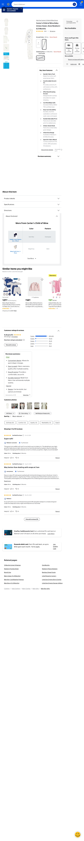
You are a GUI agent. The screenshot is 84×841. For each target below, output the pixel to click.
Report (58, 458)
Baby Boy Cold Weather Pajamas (14, 579)
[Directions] (58, 210)
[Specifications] (58, 204)
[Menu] (3, 4)
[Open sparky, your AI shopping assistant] (78, 835)
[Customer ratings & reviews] (58, 330)
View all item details (47, 150)
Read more (7, 481)
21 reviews (15, 336)
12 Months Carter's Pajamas (12, 565)
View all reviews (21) (32, 519)
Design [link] (10, 389)
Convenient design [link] (14, 360)
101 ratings (52, 31)
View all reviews (11, 345)
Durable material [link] (14, 378)
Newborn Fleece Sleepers (49, 569)
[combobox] (44, 4)
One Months (45, 565)
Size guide (42, 53)
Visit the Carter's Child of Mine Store (47, 20)
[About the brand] (57, 216)
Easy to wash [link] (12, 366)
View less (25, 395)
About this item (9, 192)
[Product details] (58, 198)
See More (30, 258)
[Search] (74, 4)
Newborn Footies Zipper (11, 569)
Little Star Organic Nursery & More (52, 583)
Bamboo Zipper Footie (49, 572)
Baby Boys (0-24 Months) (11, 583)
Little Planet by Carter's (49, 576)
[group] (45, 31)
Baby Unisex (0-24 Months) (12, 576)
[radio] (38, 43)
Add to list (73, 64)
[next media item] (29, 42)
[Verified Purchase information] (23, 435)
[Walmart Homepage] (8, 4)
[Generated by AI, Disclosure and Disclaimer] (61, 149)
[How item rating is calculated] (24, 340)
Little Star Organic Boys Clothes (51, 579)
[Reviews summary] (48, 31)
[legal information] (77, 21)
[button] (25, 44)
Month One (7, 572)
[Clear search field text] (72, 4)
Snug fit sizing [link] (13, 372)
